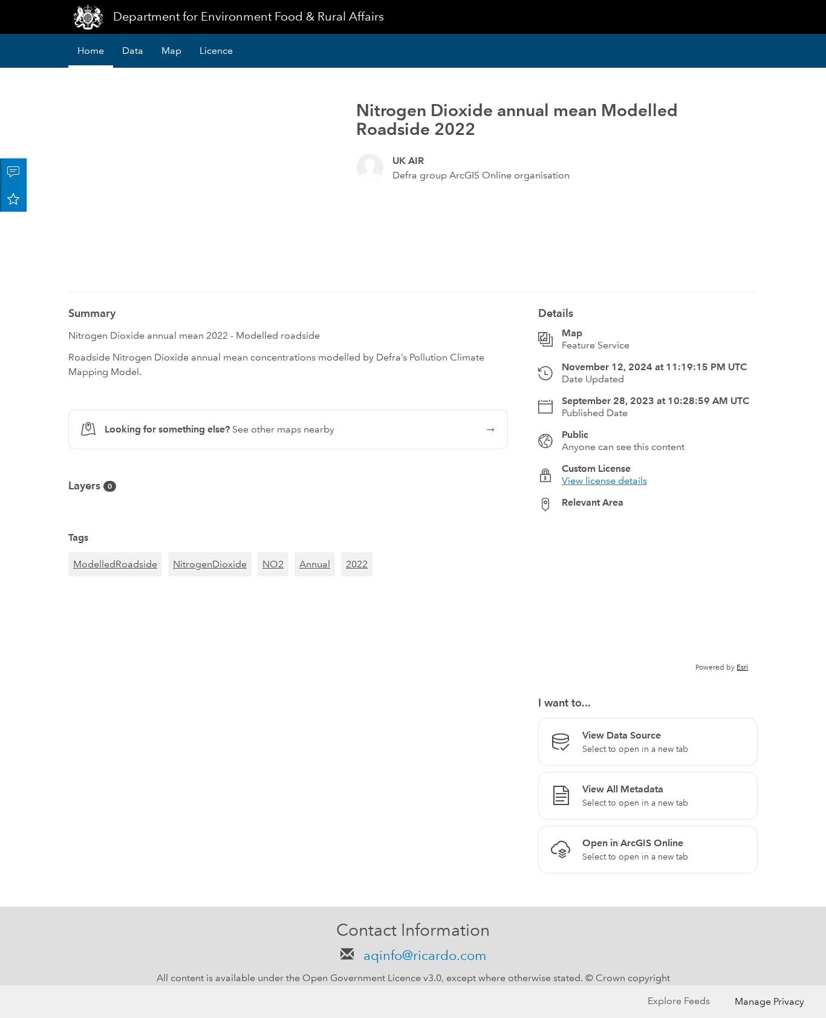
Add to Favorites (13, 198)
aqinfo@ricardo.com (423, 955)
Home (90, 50)
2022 (357, 564)
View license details (604, 480)
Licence (216, 50)
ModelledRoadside (115, 564)
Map (171, 50)
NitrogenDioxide (210, 564)
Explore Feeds (679, 1001)
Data (132, 50)
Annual (314, 564)
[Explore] (648, 597)
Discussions (13, 171)
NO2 (273, 564)
